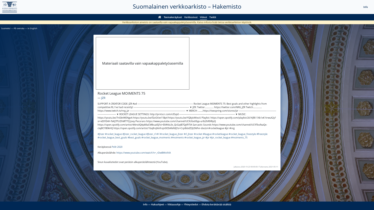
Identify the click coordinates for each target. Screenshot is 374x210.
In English (32, 28)
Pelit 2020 (117, 146)
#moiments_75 (239, 137)
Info (365, 7)
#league (207, 134)
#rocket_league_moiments (155, 137)
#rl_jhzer (188, 134)
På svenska (19, 28)
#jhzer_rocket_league (134, 134)
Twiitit (212, 17)
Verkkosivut (191, 17)
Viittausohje (174, 204)
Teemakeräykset (173, 17)
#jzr (207, 137)
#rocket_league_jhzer (171, 134)
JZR (103, 98)
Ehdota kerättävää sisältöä (216, 204)
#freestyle (262, 134)
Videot (203, 17)
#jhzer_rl (151, 134)
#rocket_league (113, 134)
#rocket (198, 134)
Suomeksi (6, 28)
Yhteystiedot (191, 204)
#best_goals (134, 137)
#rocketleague (220, 134)
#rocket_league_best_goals (112, 137)
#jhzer (101, 134)
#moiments (177, 137)
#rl (157, 134)
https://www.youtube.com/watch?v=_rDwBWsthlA (143, 152)
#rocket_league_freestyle (242, 134)
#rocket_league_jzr (194, 137)
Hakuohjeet (157, 204)
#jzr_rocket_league (220, 137)
